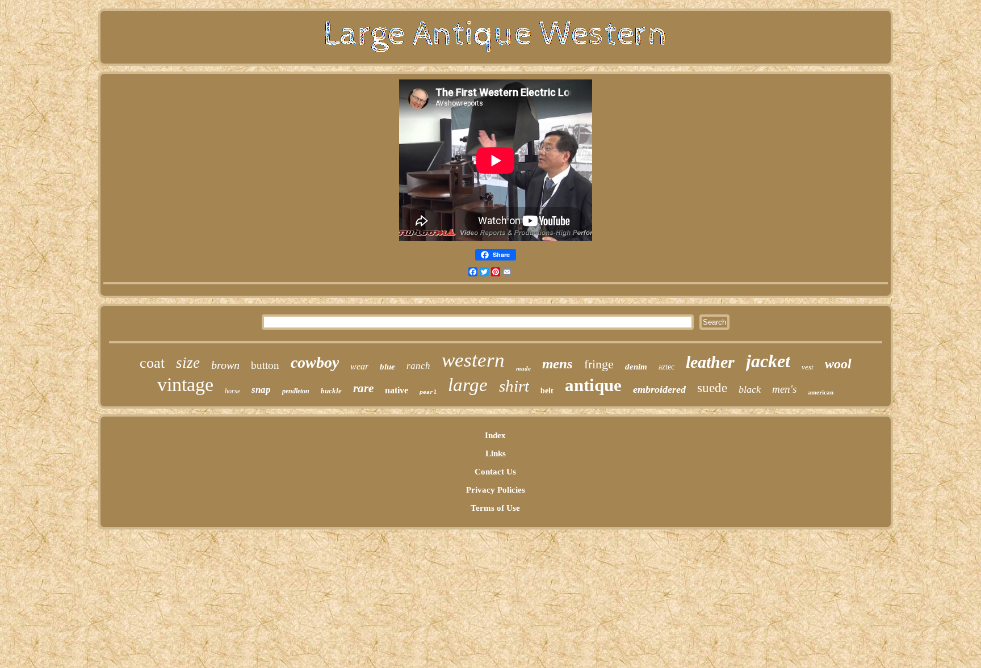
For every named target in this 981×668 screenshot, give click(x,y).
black (750, 389)
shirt (514, 386)
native (396, 390)
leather (710, 361)
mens (557, 363)
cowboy (315, 362)
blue (387, 366)
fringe (599, 364)
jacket (768, 361)
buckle (331, 390)
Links (495, 453)
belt (547, 390)
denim (636, 366)
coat (152, 363)
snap (261, 389)
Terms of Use (495, 507)
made (523, 368)
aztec (666, 367)
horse (232, 391)
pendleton (295, 391)
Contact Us (495, 471)
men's (784, 389)
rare (363, 388)
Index (495, 435)
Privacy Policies (495, 489)
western (473, 360)
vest (808, 367)
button (265, 365)
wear (359, 366)
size (188, 362)
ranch (418, 365)
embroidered (659, 389)
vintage (185, 384)
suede (712, 388)
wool (838, 363)
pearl (428, 392)
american (820, 392)
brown (225, 365)
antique (593, 385)
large (468, 385)
